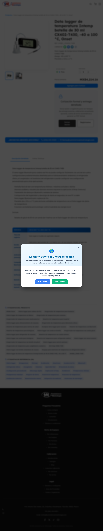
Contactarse (60, 282)
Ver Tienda (42, 282)
